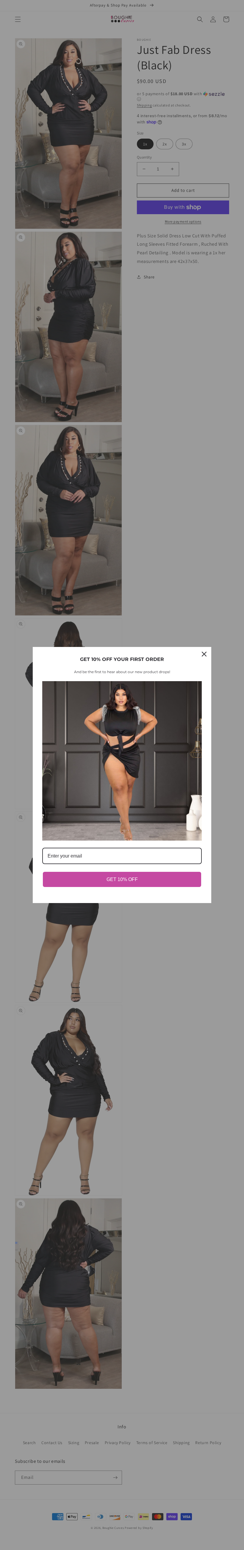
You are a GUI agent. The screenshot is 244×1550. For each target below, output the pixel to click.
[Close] (204, 654)
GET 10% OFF (122, 879)
